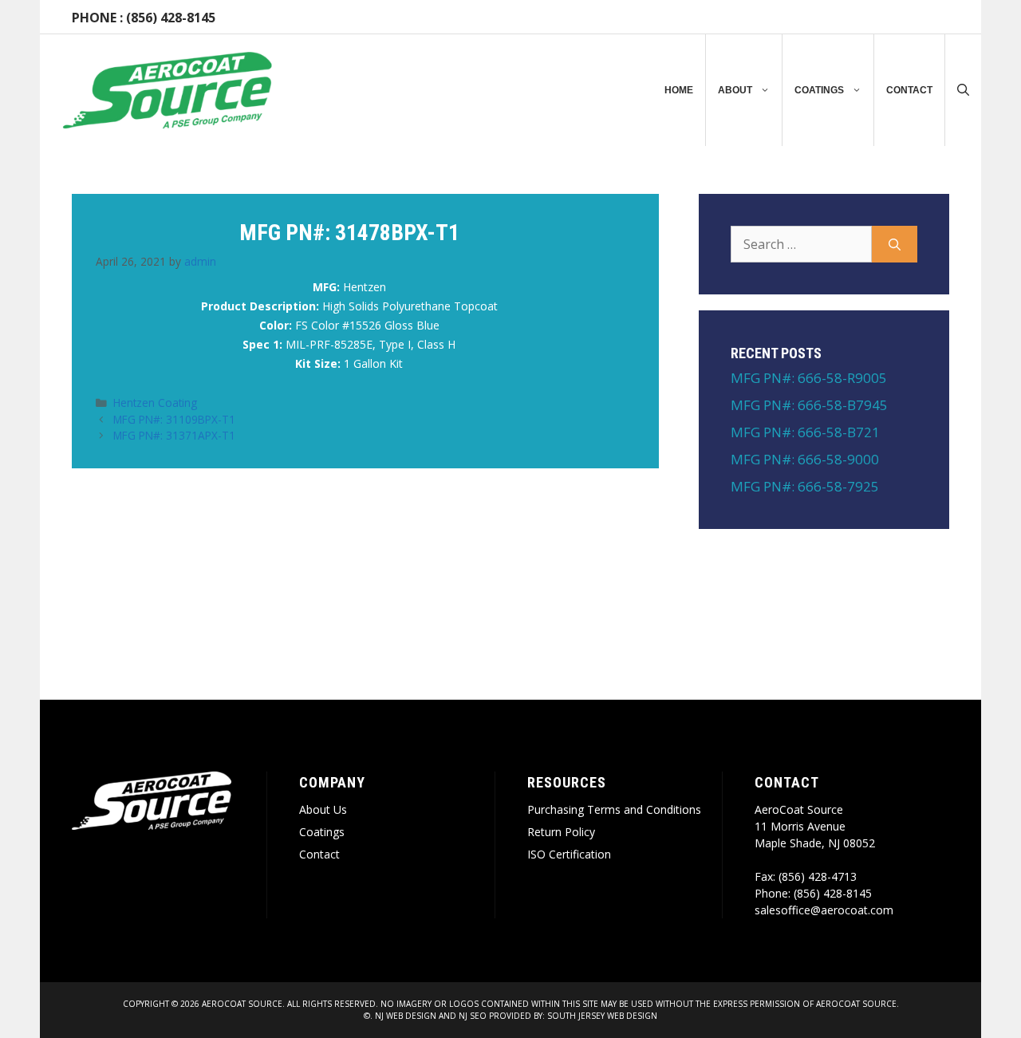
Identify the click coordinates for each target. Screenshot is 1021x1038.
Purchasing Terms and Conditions (614, 809)
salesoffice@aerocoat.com (824, 910)
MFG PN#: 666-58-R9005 (809, 378)
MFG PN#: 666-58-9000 (805, 459)
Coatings (819, 90)
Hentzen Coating (155, 402)
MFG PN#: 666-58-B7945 (809, 405)
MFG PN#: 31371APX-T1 (174, 435)
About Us (323, 809)
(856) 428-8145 (170, 17)
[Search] (894, 244)
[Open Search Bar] (963, 90)
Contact (909, 90)
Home (678, 90)
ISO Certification (569, 854)
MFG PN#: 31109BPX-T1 (174, 419)
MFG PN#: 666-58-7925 (805, 486)
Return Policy (561, 831)
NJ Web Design (404, 1015)
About (735, 90)
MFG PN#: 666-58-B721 (805, 432)
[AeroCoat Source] (167, 90)
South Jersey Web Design (602, 1015)
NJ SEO (473, 1015)
